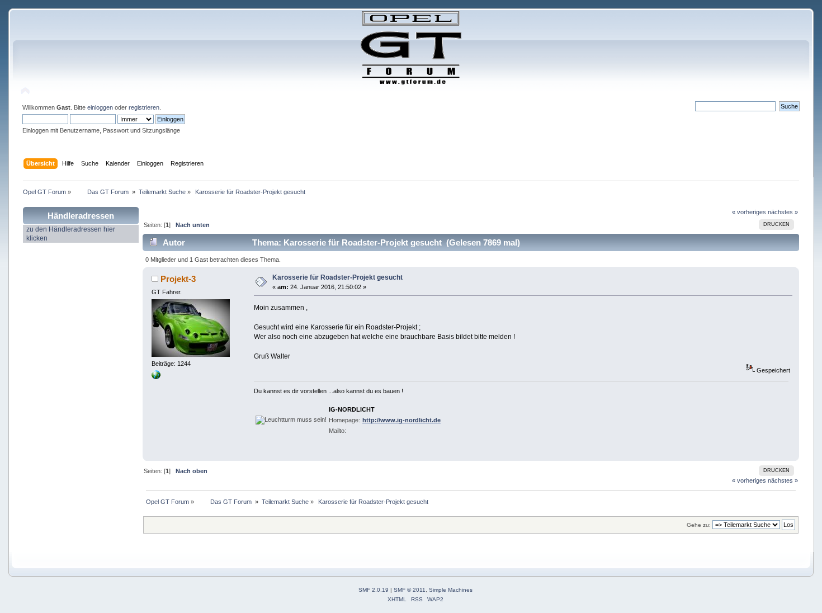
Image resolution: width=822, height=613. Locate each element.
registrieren (144, 107)
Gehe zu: (699, 525)
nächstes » (783, 212)
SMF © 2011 (410, 590)
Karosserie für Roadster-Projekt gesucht (337, 277)
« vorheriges (749, 212)
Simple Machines (451, 590)
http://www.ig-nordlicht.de (401, 420)
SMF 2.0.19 (373, 590)
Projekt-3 (178, 279)
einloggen (100, 107)
